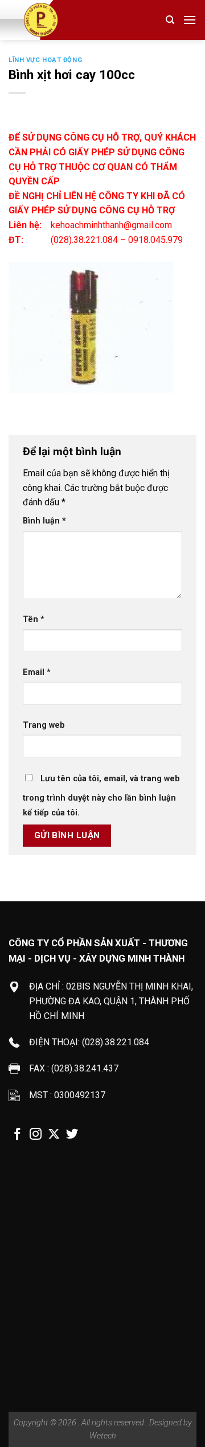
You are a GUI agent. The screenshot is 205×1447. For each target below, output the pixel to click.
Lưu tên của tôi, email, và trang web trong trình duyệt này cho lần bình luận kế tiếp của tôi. (101, 796)
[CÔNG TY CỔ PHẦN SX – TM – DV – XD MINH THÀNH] (69, 20)
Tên (33, 619)
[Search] (170, 20)
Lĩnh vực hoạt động (45, 60)
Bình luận (44, 521)
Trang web (44, 725)
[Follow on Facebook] (17, 1135)
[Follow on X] (54, 1135)
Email (37, 672)
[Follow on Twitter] (72, 1135)
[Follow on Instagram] (36, 1135)
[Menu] (189, 20)
